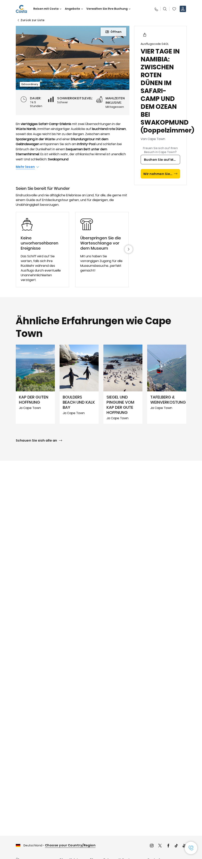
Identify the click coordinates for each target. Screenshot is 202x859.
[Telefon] (156, 8)
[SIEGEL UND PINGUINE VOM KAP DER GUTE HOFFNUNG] (122, 384)
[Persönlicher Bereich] (183, 9)
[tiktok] (176, 846)
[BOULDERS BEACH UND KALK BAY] (79, 384)
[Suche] (164, 8)
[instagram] (151, 846)
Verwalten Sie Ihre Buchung (107, 9)
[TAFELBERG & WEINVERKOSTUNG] (166, 384)
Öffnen (116, 32)
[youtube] (184, 846)
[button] (174, 9)
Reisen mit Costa (46, 9)
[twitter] (160, 846)
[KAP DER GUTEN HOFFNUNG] (35, 384)
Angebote (72, 9)
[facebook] (168, 846)
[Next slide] (129, 249)
